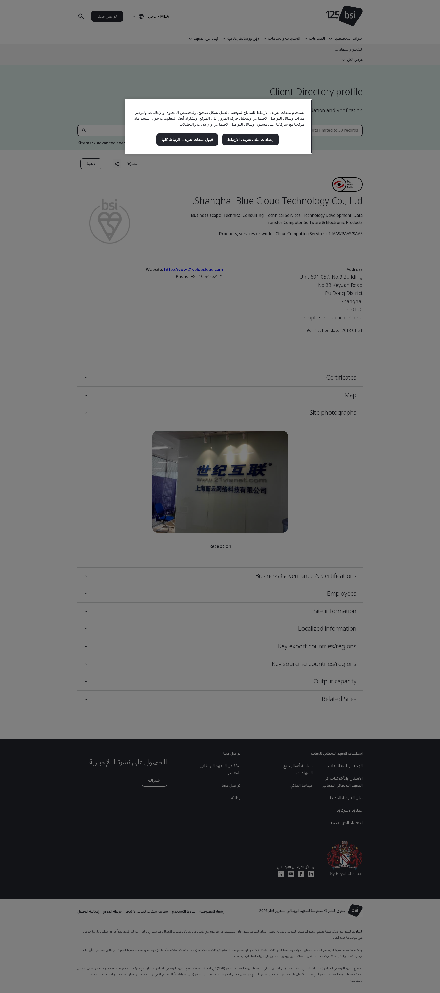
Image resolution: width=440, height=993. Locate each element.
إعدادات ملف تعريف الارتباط (250, 139)
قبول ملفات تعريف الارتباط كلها (187, 139)
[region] (218, 126)
